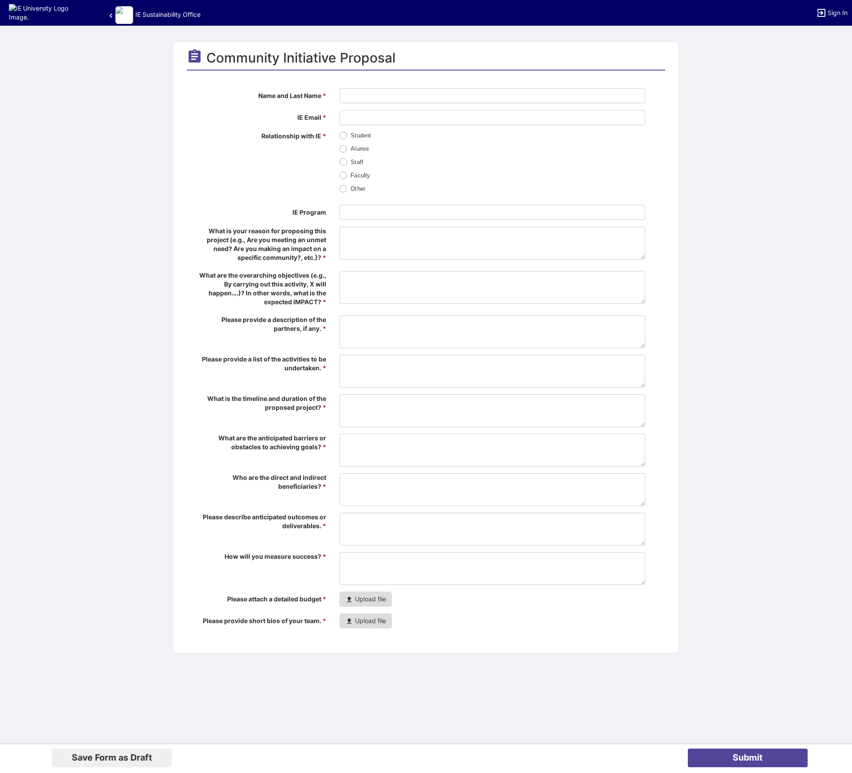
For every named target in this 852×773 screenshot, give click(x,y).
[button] (45, 12)
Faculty (360, 175)
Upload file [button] (369, 599)
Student (361, 135)
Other (358, 188)
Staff (357, 162)
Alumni (360, 148)
